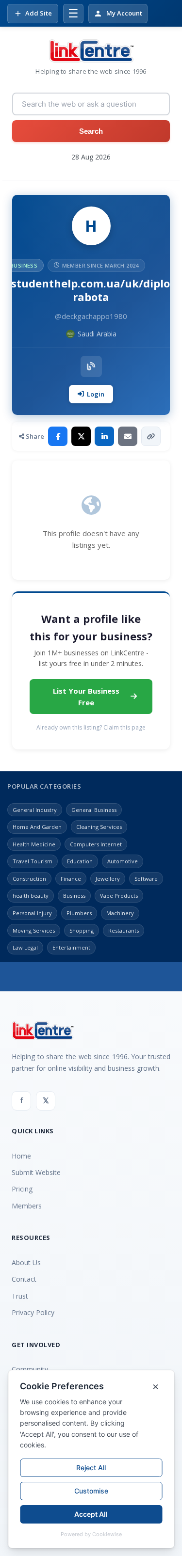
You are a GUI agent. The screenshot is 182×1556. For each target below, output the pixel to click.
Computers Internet (96, 844)
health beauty (31, 895)
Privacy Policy (33, 1312)
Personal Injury (32, 913)
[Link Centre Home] (91, 51)
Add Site (38, 13)
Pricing (22, 1188)
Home (21, 1155)
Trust (20, 1296)
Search (91, 131)
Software (146, 878)
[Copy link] (151, 436)
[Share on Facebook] (57, 436)
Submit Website (36, 1172)
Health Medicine (34, 844)
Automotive (122, 861)
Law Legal (25, 947)
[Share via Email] (127, 436)
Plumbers (79, 913)
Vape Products (119, 895)
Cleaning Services (99, 826)
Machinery (120, 913)
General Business (93, 809)
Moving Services (34, 930)
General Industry (35, 809)
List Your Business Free (86, 696)
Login (95, 394)
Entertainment (71, 947)
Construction (29, 878)
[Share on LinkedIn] (104, 436)
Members (27, 1205)
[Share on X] (81, 436)
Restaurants (123, 930)
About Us (26, 1262)
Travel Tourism (32, 861)
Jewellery (108, 878)
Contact (24, 1279)
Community (30, 1369)
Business (74, 895)
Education (80, 861)
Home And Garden (37, 826)
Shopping (81, 930)
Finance (71, 878)
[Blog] (91, 366)
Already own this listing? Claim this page (91, 727)
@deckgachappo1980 (91, 316)
